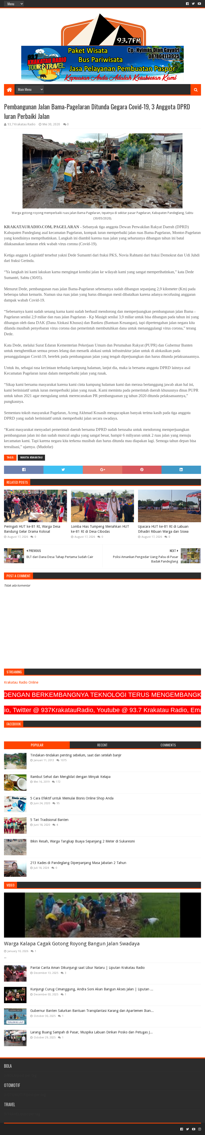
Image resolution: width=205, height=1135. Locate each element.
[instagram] (199, 1129)
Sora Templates (31, 1129)
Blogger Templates (60, 1129)
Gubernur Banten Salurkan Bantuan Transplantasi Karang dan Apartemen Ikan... (92, 1011)
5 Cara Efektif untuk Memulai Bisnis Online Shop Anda (72, 798)
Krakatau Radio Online (21, 682)
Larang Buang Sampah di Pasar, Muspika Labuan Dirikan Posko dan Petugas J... (91, 1032)
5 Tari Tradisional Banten (49, 820)
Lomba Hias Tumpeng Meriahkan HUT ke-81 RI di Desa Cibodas (100, 528)
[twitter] (193, 4)
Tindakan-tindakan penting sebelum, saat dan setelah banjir (76, 755)
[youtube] (199, 4)
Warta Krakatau (31, 457)
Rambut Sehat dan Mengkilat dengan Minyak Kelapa (70, 777)
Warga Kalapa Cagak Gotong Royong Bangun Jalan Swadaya (72, 944)
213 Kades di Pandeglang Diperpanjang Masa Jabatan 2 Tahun (78, 863)
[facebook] (187, 4)
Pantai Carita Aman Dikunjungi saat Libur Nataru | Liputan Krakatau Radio (87, 968)
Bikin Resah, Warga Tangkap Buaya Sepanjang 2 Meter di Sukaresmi (82, 841)
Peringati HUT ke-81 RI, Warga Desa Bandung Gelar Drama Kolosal (32, 528)
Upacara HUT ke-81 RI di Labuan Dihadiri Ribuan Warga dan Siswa (163, 528)
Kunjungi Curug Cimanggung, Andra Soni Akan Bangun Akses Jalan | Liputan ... (91, 989)
